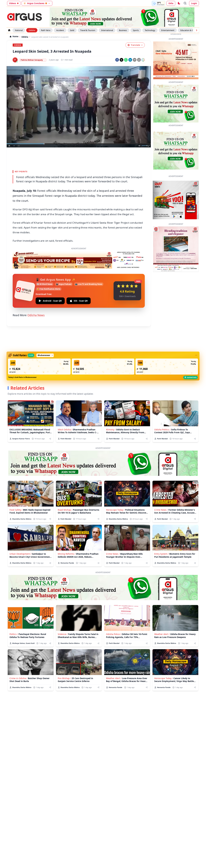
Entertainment (167, 30)
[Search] (185, 3)
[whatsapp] (126, 60)
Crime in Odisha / (18, 678)
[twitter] (121, 60)
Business (123, 30)
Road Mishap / (65, 509)
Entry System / (161, 553)
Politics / (14, 634)
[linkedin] (130, 60)
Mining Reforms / (66, 553)
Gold (72, 30)
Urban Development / (20, 553)
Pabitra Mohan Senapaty (32, 60)
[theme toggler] (178, 3)
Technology (150, 30)
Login (194, 3)
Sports (136, 30)
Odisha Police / (113, 634)
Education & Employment (191, 30)
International (107, 30)
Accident (60, 30)
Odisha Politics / (162, 429)
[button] (39, 367)
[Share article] (50, 438)
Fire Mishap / (64, 678)
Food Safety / (16, 509)
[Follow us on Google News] (143, 60)
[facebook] (117, 60)
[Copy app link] (139, 60)
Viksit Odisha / (65, 429)
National (19, 30)
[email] (134, 60)
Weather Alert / (162, 634)
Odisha (32, 30)
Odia (170, 3)
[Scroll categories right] (196, 30)
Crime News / (161, 509)
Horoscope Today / (115, 509)
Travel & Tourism (87, 30)
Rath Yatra (45, 30)
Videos (12, 3)
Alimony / (111, 429)
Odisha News (36, 315)
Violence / (63, 634)
